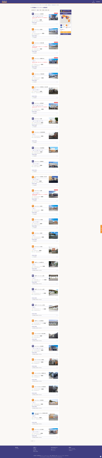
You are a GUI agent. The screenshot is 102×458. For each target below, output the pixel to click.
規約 (50, 455)
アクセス (63, 455)
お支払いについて (35, 450)
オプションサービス (53, 450)
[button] (62, 18)
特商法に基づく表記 (54, 455)
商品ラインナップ (53, 449)
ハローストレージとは (53, 448)
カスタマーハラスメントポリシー (72, 449)
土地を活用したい (71, 450)
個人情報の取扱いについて (40, 455)
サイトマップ (59, 455)
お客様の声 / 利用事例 (35, 451)
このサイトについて (46, 455)
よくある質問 (34, 449)
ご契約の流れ (34, 448)
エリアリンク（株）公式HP (72, 448)
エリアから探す (17, 448)
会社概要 (35, 455)
